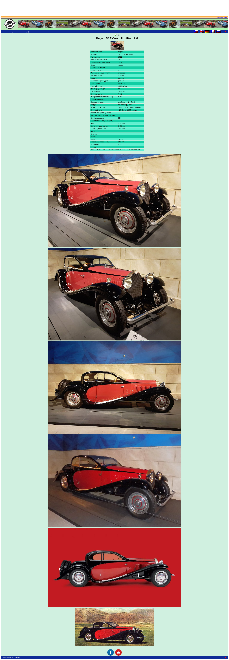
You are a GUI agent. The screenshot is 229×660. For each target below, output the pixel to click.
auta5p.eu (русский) (222, 17)
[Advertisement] (114, 7)
